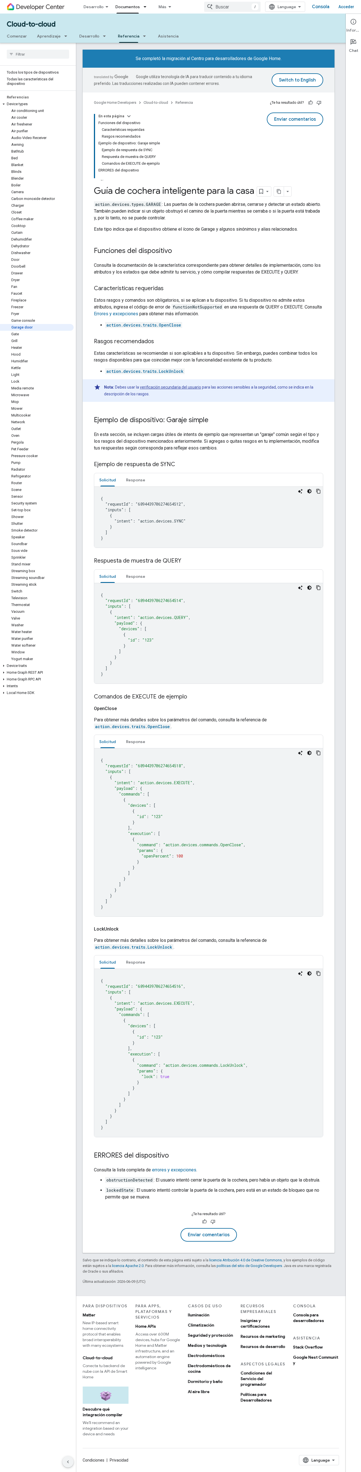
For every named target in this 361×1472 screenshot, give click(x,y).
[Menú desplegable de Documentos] (146, 7)
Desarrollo (93, 6)
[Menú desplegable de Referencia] (146, 36)
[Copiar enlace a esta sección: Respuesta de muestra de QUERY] (187, 561)
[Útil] (310, 102)
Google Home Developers (115, 102)
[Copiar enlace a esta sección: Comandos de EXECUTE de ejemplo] (192, 697)
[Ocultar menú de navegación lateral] (68, 1461)
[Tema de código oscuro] (309, 491)
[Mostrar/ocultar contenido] (129, 116)
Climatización (201, 1325)
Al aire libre (199, 1391)
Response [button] (135, 479)
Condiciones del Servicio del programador (256, 1378)
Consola (320, 7)
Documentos (127, 6)
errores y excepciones (174, 1170)
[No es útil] (319, 102)
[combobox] (232, 7)
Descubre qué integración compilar (102, 1412)
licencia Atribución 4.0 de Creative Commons (245, 1260)
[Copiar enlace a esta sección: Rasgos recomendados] (159, 341)
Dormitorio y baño (205, 1381)
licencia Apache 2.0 (128, 1266)
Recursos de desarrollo (263, 1346)
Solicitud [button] (107, 479)
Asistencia (168, 36)
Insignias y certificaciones (255, 1323)
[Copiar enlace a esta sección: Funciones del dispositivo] (177, 251)
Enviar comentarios (295, 119)
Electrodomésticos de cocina (209, 1368)
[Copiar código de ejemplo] (318, 491)
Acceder (346, 7)
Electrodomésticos (206, 1355)
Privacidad (119, 1460)
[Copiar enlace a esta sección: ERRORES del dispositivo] (174, 1156)
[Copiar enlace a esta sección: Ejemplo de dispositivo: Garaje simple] (214, 420)
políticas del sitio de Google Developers (249, 1266)
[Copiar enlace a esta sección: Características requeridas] (169, 288)
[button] (37, 104)
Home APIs (145, 1326)
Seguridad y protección (210, 1335)
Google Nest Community (315, 1360)
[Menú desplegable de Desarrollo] (106, 36)
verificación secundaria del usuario (170, 387)
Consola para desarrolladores (308, 1317)
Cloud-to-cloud (31, 24)
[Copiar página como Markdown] (279, 191)
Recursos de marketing (263, 1336)
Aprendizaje (49, 36)
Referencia (128, 36)
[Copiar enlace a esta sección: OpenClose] (123, 708)
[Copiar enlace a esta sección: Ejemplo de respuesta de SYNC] (180, 464)
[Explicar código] (300, 491)
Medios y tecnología (207, 1345)
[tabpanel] (208, 517)
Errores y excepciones (116, 313)
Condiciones (93, 1460)
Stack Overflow (308, 1347)
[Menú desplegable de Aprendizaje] (67, 36)
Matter (89, 1314)
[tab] (107, 479)
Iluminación (198, 1314)
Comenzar (17, 36)
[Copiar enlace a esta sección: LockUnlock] (125, 929)
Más (162, 6)
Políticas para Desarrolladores (256, 1397)
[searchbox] (38, 54)
